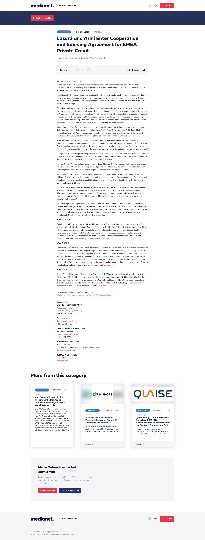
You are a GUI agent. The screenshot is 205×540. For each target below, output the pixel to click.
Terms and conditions (51, 534)
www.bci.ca (101, 285)
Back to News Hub (44, 18)
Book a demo (45, 490)
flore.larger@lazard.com (67, 321)
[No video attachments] (88, 70)
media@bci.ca (62, 360)
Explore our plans (68, 490)
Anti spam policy (68, 534)
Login (155, 5)
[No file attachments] (77, 70)
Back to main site (69, 5)
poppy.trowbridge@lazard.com (69, 310)
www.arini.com (109, 265)
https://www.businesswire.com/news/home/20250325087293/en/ (85, 294)
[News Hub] (42, 5)
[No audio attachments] (83, 70)
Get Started (167, 5)
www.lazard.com (102, 238)
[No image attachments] (72, 70)
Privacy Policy (36, 534)
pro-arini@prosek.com (66, 350)
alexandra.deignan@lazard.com (70, 334)
